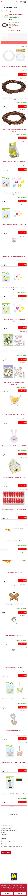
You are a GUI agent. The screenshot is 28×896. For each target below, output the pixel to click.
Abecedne (13, 38)
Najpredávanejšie (5, 38)
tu (17, 889)
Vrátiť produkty (6, 852)
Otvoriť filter (14, 42)
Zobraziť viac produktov (13, 30)
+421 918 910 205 (6, 844)
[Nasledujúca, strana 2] (14, 811)
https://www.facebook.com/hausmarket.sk (12, 846)
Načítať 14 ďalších (14, 806)
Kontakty (3, 832)
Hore (14, 818)
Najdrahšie (18, 35)
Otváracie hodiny (4, 834)
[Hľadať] (16, 1)
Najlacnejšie (11, 35)
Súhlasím (20, 893)
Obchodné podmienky (6, 828)
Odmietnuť (6, 893)
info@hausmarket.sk (7, 842)
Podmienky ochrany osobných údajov (9, 830)
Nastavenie (13, 891)
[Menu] (24, 1)
